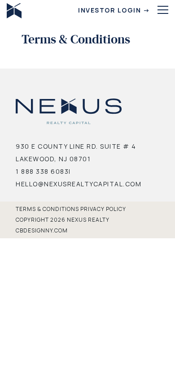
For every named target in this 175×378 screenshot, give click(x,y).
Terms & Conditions (47, 209)
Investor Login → (114, 10)
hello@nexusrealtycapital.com (78, 184)
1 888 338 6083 (42, 171)
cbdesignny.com (42, 230)
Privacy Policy (103, 209)
